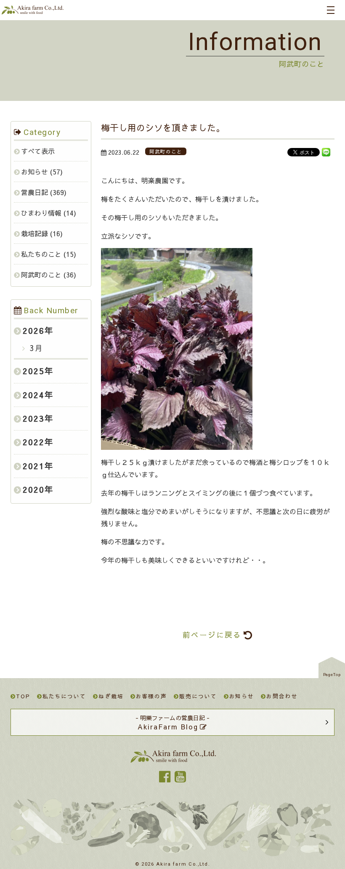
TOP (23, 696)
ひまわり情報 (41, 212)
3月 (35, 348)
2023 (34, 418)
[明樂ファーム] (32, 11)
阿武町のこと (41, 274)
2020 (34, 489)
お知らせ (34, 171)
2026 (34, 330)
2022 (34, 441)
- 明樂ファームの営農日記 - (172, 722)
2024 (34, 394)
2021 (34, 465)
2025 (34, 370)
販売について (198, 696)
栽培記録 (34, 233)
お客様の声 (151, 696)
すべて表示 (38, 151)
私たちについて (64, 696)
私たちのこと (41, 254)
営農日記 (34, 192)
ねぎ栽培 (111, 696)
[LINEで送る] (326, 151)
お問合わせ (282, 696)
